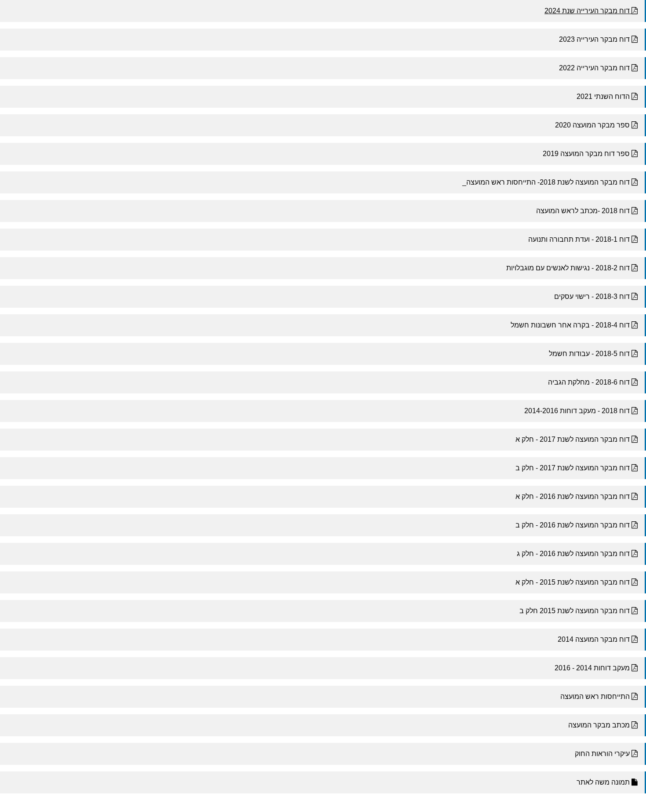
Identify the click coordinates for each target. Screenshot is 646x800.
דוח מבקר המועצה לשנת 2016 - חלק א (573, 496)
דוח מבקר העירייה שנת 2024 (587, 11)
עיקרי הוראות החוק (603, 753)
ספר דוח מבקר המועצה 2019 (587, 153)
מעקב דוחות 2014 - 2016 (593, 668)
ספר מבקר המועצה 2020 (593, 125)
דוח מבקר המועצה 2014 (594, 639)
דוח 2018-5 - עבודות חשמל (590, 353)
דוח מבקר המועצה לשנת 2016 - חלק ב (573, 525)
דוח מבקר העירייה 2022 (595, 68)
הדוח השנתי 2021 (604, 96)
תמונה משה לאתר (604, 782)
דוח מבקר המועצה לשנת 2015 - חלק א (573, 582)
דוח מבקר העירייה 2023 (595, 39)
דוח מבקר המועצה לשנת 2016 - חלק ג (574, 553)
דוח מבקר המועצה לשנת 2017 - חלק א (573, 439)
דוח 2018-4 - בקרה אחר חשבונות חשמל (571, 325)
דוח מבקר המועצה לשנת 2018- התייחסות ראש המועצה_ (546, 182)
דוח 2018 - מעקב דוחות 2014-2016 (577, 411)
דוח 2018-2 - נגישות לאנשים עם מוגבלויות (568, 268)
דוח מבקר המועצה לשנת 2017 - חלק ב (573, 468)
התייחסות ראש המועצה (595, 696)
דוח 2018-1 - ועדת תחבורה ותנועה (579, 239)
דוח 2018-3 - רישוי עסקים (592, 296)
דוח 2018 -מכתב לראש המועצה (583, 211)
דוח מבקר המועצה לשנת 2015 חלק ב (575, 611)
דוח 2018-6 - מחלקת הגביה (589, 382)
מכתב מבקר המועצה (599, 725)
